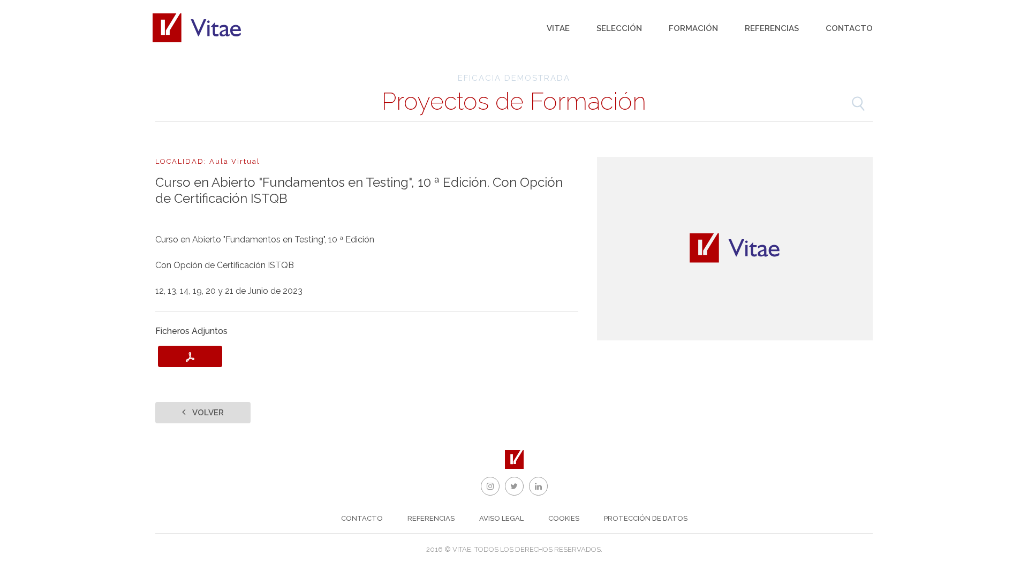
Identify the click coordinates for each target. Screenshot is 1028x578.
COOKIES (563, 518)
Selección (619, 28)
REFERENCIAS (431, 518)
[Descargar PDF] (190, 356)
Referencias (772, 28)
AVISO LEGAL (501, 518)
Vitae (558, 28)
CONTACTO (362, 518)
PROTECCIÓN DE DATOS (645, 518)
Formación (693, 28)
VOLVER (207, 412)
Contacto (849, 28)
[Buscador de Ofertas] (858, 104)
